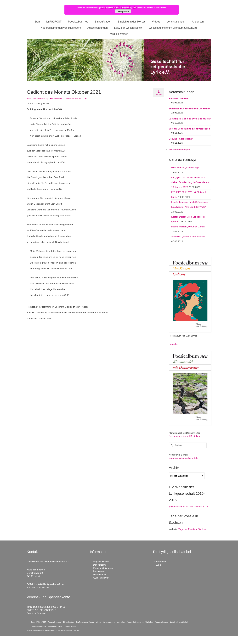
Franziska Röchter (39, 99)
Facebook (161, 561)
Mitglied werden (101, 561)
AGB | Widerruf (100, 577)
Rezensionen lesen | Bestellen (184, 436)
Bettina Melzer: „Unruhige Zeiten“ (188, 226)
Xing (158, 564)
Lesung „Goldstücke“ (181, 138)
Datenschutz (99, 574)
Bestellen (173, 344)
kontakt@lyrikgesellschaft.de (183, 458)
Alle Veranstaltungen (179, 149)
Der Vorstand (100, 564)
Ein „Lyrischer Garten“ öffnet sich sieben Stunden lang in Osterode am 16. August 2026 (190, 182)
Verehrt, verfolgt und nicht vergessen (189, 128)
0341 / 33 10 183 (40, 587)
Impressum (99, 571)
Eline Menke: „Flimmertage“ (185, 167)
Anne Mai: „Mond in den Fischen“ (188, 236)
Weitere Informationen (156, 7)
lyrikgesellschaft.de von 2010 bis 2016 (188, 506)
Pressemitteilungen (103, 568)
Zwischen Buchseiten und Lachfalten (189, 108)
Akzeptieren (123, 11)
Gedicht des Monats (73, 99)
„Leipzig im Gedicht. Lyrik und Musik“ (190, 118)
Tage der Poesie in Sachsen (192, 529)
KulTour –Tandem (178, 98)
